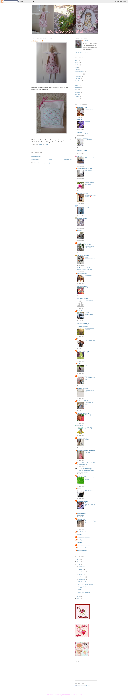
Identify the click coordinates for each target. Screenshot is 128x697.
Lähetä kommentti (36, 156)
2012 (78, 562)
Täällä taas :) (88, 415)
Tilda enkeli (87, 452)
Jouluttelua (87, 287)
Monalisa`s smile (82, 532)
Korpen (79, 489)
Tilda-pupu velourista (84, 592)
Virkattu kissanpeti (89, 158)
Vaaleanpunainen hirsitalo (84, 268)
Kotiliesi (79, 534)
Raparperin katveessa (83, 548)
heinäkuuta (82, 572)
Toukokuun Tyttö (82, 107)
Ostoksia (77, 78)
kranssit (77, 69)
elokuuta (81, 569)
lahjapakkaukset (44, 145)
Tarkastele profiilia (82, 52)
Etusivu (51, 159)
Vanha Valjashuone (82, 388)
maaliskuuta (82, 579)
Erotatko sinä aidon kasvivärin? (89, 328)
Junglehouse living (82, 501)
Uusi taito (87, 439)
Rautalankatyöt (79, 83)
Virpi (86, 40)
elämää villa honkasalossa (84, 181)
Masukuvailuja (88, 353)
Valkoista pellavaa (82, 438)
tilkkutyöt (77, 92)
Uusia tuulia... (80, 515)
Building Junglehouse (83, 413)
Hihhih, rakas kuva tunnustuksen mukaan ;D (90, 504)
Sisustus (77, 85)
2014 (78, 559)
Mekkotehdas (80, 206)
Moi (86, 365)
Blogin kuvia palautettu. (82, 472)
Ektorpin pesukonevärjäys (89, 313)
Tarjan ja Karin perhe (90, 340)
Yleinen (77, 99)
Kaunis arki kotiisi (82, 273)
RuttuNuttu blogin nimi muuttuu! (89, 428)
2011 (78, 564)
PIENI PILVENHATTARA (84, 168)
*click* (88, 686)
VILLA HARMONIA (83, 351)
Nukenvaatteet (79, 74)
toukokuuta (82, 577)
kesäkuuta (81, 574)
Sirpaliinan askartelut (83, 376)
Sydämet (77, 87)
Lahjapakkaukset (83, 587)
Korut (76, 67)
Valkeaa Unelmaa (82, 218)
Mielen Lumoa (81, 120)
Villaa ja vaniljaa (82, 550)
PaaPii (79, 364)
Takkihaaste (87, 207)
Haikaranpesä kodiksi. (83, 401)
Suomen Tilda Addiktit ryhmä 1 (86, 463)
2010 (78, 596)
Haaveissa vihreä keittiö (82, 134)
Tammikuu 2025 (89, 109)
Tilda (53, 145)
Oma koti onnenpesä (82, 138)
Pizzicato (79, 156)
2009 (78, 598)
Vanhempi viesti (67, 159)
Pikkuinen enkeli (83, 582)
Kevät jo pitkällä (88, 139)
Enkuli (80, 589)
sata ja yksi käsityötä (83, 255)
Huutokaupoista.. (89, 490)
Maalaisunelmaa (82, 339)
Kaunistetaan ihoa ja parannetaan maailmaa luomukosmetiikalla (83, 324)
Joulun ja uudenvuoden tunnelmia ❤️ (90, 195)
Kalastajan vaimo (82, 150)
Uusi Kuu (79, 132)
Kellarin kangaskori (82, 286)
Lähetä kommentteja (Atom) (42, 163)
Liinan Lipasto (81, 519)
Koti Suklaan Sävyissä (83, 545)
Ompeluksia (78, 76)
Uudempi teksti (35, 159)
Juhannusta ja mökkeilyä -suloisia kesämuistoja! (89, 246)
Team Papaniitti (81, 476)
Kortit (76, 65)
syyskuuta (81, 566)
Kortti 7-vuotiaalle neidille (85, 584)
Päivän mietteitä (88, 275)
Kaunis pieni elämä (82, 193)
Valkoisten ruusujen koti (83, 537)
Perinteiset (87, 121)
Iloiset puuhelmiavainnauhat (90, 257)
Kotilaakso (80, 311)
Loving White (81, 243)
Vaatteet (77, 96)
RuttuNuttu (80, 426)
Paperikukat (78, 81)
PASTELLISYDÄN (82, 298)
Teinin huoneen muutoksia (88, 171)
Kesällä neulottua (81, 152)
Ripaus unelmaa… (82, 513)
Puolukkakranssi (89, 300)
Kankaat (77, 62)
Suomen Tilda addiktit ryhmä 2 (86, 450)
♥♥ (86, 469)
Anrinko (79, 231)
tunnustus (77, 94)
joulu (76, 60)
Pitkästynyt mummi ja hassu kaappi (90, 183)
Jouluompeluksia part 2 (82, 464)
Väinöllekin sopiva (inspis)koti (84, 269)
